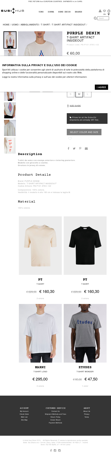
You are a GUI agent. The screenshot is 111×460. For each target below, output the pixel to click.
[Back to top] (103, 452)
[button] (101, 87)
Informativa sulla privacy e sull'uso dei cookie (39, 76)
